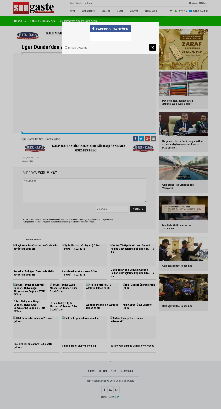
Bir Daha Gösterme (77, 47)
